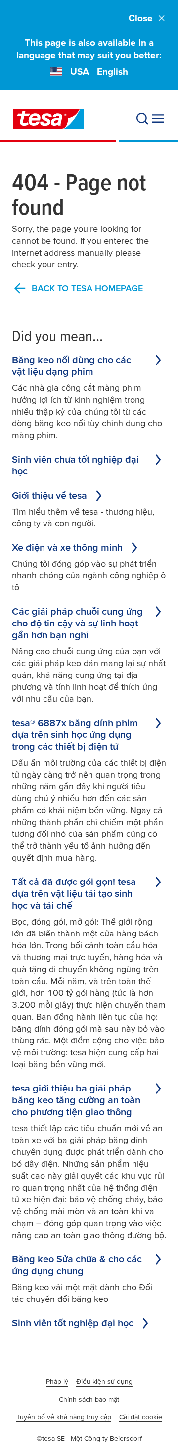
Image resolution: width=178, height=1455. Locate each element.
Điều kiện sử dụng (104, 1381)
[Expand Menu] (158, 119)
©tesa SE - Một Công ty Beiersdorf (89, 1438)
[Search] (142, 119)
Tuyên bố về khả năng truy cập (63, 1417)
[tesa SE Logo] (48, 119)
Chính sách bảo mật (89, 1399)
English (112, 71)
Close (141, 18)
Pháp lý (57, 1381)
